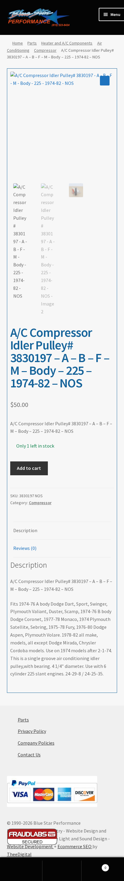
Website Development (30, 846)
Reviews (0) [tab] (24, 548)
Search (62, 871)
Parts (32, 43)
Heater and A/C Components (66, 43)
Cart (94, 865)
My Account (22, 871)
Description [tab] (25, 530)
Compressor (45, 50)
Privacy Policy (32, 731)
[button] (105, 80)
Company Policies (36, 743)
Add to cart (29, 468)
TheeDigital (19, 854)
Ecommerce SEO (74, 846)
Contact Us (29, 755)
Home (17, 43)
